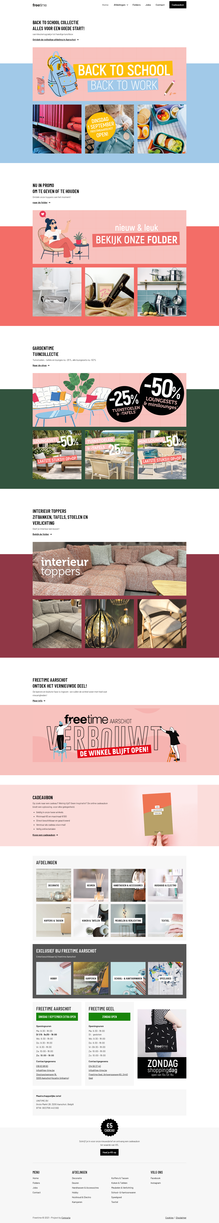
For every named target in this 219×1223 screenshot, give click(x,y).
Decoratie (77, 1178)
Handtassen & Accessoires (85, 1187)
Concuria (66, 1217)
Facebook (155, 1178)
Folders (137, 4)
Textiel (114, 1201)
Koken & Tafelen (119, 1182)
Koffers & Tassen (120, 1178)
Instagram (156, 1182)
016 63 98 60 (42, 1066)
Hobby (75, 1192)
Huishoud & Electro (81, 1197)
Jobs (148, 4)
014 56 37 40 (95, 1066)
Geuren (75, 1182)
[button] (120, 4)
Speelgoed (116, 1197)
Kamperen (77, 1201)
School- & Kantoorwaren (123, 1192)
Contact (160, 4)
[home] (40, 5)
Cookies (169, 1217)
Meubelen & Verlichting (122, 1187)
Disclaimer (181, 1217)
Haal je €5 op (109, 1152)
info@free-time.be (45, 1070)
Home (105, 4)
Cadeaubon (178, 4)
